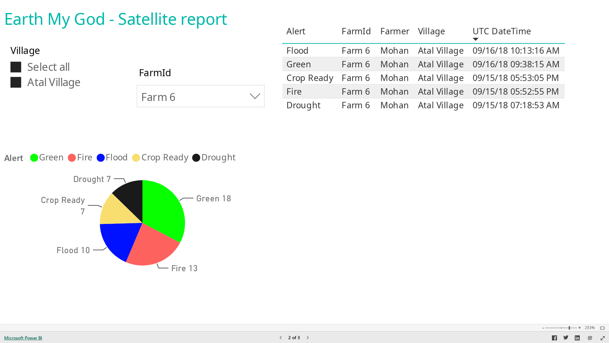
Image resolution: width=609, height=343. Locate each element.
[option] (163, 211)
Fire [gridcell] (294, 91)
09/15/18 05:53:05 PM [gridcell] (516, 77)
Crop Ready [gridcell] (309, 77)
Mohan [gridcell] (394, 50)
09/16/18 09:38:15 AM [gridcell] (516, 64)
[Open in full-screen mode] (602, 338)
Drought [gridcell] (303, 105)
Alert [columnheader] (296, 31)
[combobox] (200, 96)
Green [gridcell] (298, 64)
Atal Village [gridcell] (441, 50)
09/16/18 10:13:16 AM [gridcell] (516, 50)
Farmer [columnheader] (394, 31)
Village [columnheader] (431, 31)
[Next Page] (308, 338)
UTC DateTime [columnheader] (502, 31)
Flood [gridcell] (297, 50)
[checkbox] (57, 66)
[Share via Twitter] (565, 338)
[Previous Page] (281, 338)
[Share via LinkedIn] (577, 338)
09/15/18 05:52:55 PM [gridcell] (516, 91)
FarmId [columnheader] (356, 31)
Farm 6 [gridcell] (356, 50)
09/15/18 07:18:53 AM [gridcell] (516, 105)
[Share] (590, 338)
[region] (142, 157)
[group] (120, 16)
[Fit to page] (600, 328)
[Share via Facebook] (554, 338)
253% (590, 327)
